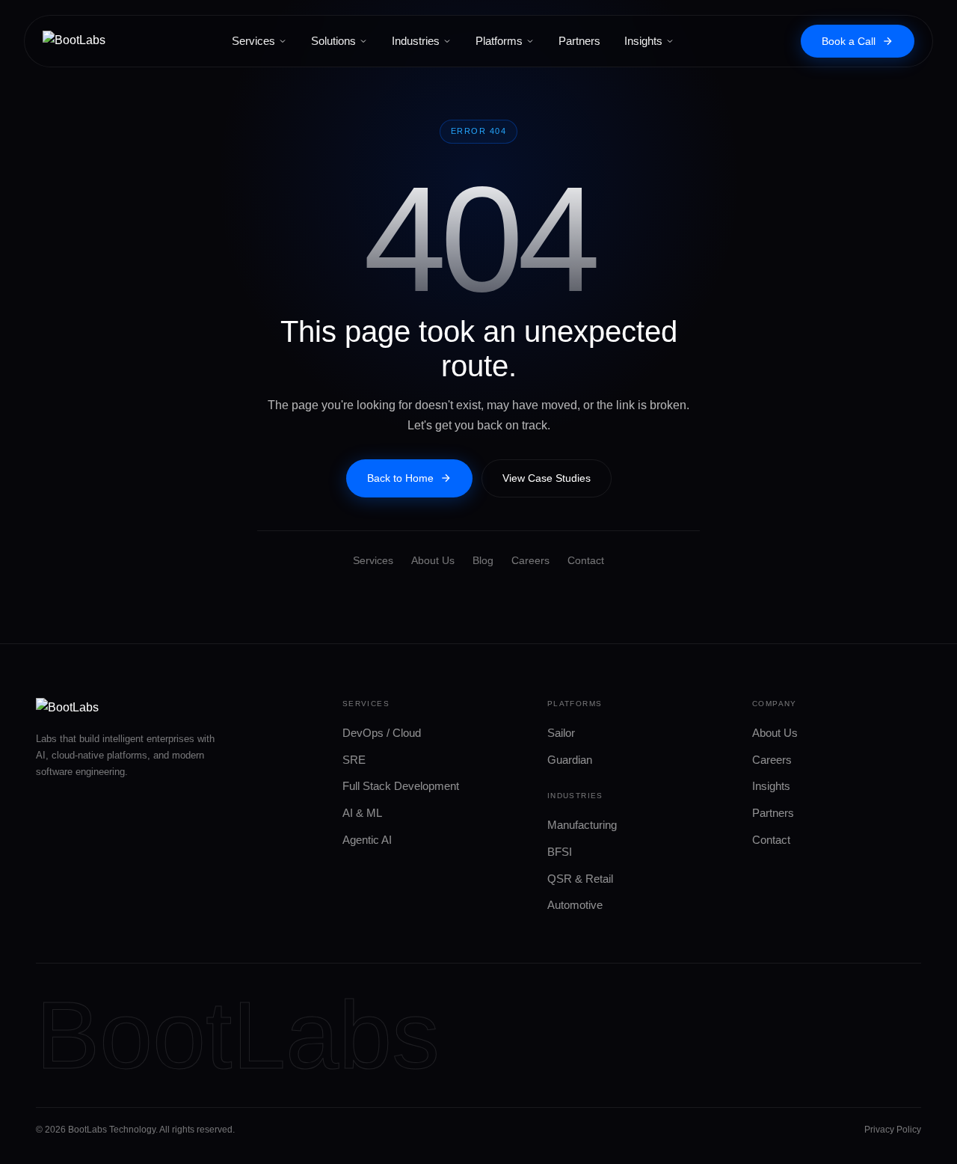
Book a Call (849, 41)
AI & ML (362, 812)
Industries (416, 40)
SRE (354, 759)
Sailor (561, 732)
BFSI (559, 851)
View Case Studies (546, 478)
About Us (433, 560)
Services (253, 40)
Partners (579, 40)
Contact (585, 560)
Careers (530, 560)
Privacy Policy (892, 1129)
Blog (483, 560)
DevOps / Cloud (381, 732)
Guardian (569, 759)
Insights (643, 40)
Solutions (333, 40)
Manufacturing (582, 824)
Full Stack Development (400, 785)
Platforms (499, 40)
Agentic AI (367, 839)
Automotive (575, 904)
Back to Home (400, 478)
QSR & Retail (580, 878)
